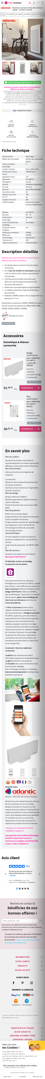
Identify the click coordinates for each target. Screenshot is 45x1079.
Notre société (22, 970)
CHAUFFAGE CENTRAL (22, 1039)
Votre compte (22, 961)
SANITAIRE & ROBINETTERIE (22, 1035)
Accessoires (19, 14)
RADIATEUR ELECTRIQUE (22, 1028)
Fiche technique (10, 14)
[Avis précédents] (5, 874)
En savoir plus (28, 14)
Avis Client (36, 14)
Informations (23, 957)
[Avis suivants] (39, 874)
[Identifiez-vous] (34, 2)
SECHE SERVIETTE (22, 1031)
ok (41, 921)
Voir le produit (34, 382)
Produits (22, 965)
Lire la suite (22, 105)
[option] (8, 68)
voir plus (13, 875)
